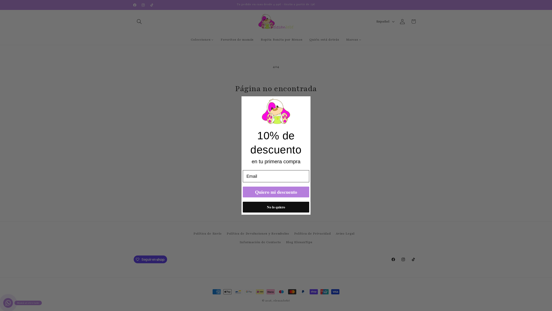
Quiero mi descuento (276, 191)
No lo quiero (276, 207)
